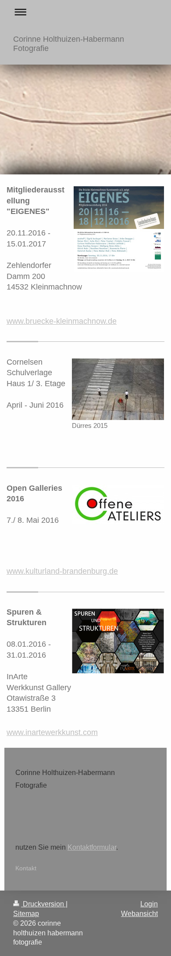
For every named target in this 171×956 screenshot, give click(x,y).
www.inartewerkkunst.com (52, 732)
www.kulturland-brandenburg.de (62, 571)
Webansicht (139, 913)
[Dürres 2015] (118, 389)
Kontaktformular (92, 847)
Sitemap (26, 913)
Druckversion (43, 904)
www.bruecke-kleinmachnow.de (62, 321)
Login (149, 904)
